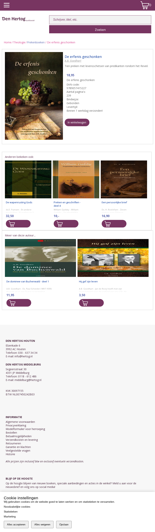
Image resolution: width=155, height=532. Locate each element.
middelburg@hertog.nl (28, 380)
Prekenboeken (36, 42)
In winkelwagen (76, 122)
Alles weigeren (42, 524)
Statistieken (11, 511)
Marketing (10, 516)
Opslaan (63, 524)
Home (7, 42)
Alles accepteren (16, 524)
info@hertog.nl (24, 356)
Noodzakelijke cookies (17, 506)
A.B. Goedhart (73, 60)
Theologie (19, 42)
